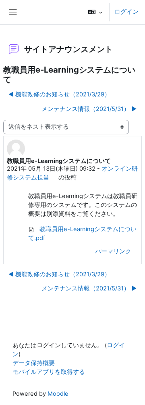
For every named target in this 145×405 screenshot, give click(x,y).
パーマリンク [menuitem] (113, 251)
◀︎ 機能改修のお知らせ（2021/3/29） (59, 94)
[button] (95, 12)
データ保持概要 (33, 363)
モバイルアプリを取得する (48, 372)
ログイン (126, 11)
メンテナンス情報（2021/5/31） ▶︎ (89, 109)
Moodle (58, 393)
